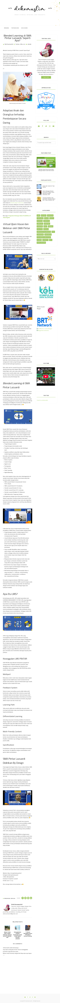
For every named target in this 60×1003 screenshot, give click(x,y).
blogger (43, 215)
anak (38, 215)
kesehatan (50, 215)
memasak (50, 226)
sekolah (29, 44)
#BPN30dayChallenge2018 (43, 231)
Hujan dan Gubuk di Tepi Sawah (49, 186)
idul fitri (39, 229)
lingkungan (40, 234)
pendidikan (7, 898)
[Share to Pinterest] (28, 898)
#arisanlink (48, 234)
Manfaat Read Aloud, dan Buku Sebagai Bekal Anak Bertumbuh (46, 170)
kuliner (39, 239)
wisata (51, 218)
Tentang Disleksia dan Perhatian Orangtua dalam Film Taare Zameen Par (49, 199)
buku (45, 226)
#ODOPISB (39, 226)
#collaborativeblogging (43, 237)
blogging (39, 220)
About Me (46, 77)
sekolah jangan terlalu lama (17, 202)
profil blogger (41, 242)
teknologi (40, 223)
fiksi (53, 231)
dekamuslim (29, 1001)
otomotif (45, 239)
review (46, 218)
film (51, 239)
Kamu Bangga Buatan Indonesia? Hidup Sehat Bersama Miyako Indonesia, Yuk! (48, 192)
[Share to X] (25, 898)
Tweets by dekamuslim (42, 400)
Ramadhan (47, 223)
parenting (46, 220)
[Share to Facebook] (22, 898)
